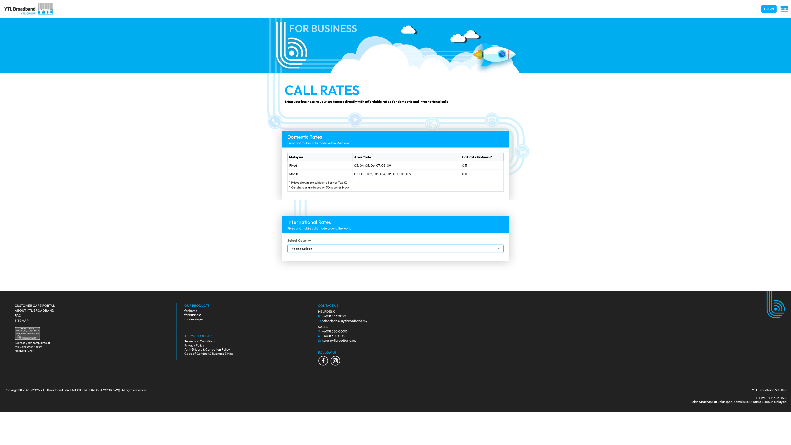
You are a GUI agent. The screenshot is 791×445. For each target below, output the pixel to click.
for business (192, 315)
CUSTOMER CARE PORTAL (35, 305)
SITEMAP (22, 321)
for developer (194, 319)
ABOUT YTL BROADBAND (34, 310)
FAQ (18, 315)
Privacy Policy (194, 345)
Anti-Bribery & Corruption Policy (207, 349)
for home (190, 311)
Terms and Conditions (199, 341)
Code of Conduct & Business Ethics (208, 353)
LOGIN (769, 9)
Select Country (299, 240)
